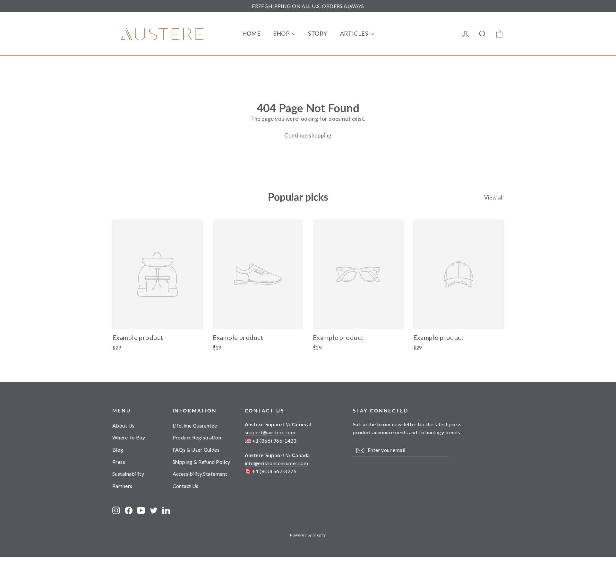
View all (494, 197)
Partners (122, 486)
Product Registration (197, 437)
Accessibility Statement (200, 474)
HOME (251, 33)
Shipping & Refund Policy (201, 462)
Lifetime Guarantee (195, 425)
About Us (123, 425)
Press (118, 462)
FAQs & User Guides (196, 450)
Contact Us (186, 486)
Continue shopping (307, 135)
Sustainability (128, 474)
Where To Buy (128, 437)
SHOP (281, 33)
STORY (317, 33)
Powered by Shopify (308, 535)
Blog (118, 450)
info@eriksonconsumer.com (276, 463)
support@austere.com (270, 432)
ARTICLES (354, 33)
